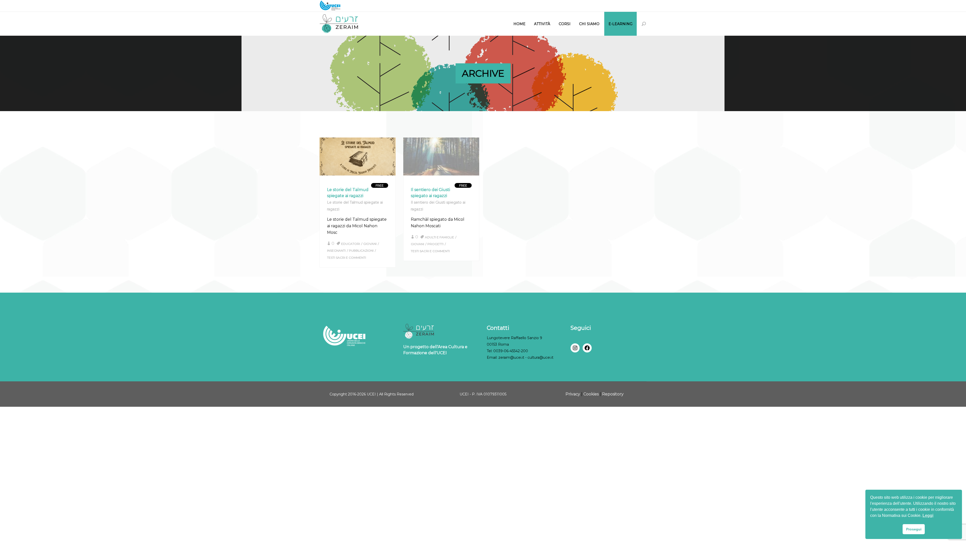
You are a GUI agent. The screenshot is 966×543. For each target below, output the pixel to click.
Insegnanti (336, 250)
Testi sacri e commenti (346, 257)
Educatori (350, 244)
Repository (613, 394)
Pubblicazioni (361, 250)
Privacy (573, 394)
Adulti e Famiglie (439, 237)
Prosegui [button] (913, 529)
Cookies (591, 394)
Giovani (370, 244)
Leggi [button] (927, 515)
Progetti (435, 244)
